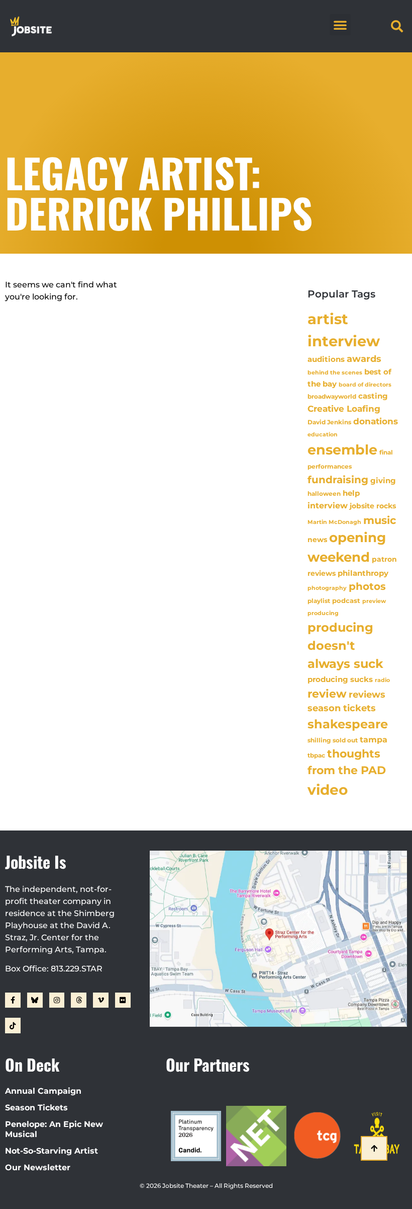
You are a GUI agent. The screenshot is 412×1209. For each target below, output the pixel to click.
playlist (318, 600)
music (379, 519)
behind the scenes (334, 372)
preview (374, 600)
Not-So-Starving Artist (51, 1151)
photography (327, 587)
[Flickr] (123, 1000)
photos (367, 586)
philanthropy (363, 573)
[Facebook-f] (13, 1000)
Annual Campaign (43, 1091)
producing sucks (340, 679)
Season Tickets (36, 1107)
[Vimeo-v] (101, 1000)
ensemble (342, 449)
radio (382, 680)
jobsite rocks (373, 506)
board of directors (365, 385)
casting (373, 396)
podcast (346, 600)
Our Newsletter (37, 1167)
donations (375, 421)
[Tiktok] (13, 1025)
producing (323, 613)
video (327, 789)
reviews (367, 694)
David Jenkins (329, 422)
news (317, 539)
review (327, 693)
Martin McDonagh (334, 521)
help (351, 493)
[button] (340, 24)
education (322, 434)
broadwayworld (331, 396)
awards (364, 358)
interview (327, 505)
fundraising (337, 480)
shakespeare (347, 724)
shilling (319, 740)
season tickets (341, 708)
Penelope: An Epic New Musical (54, 1129)
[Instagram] (57, 1000)
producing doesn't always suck (345, 645)
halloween (324, 493)
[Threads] (78, 1000)
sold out (345, 740)
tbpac (316, 755)
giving (383, 480)
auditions (326, 359)
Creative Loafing (343, 408)
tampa (373, 739)
